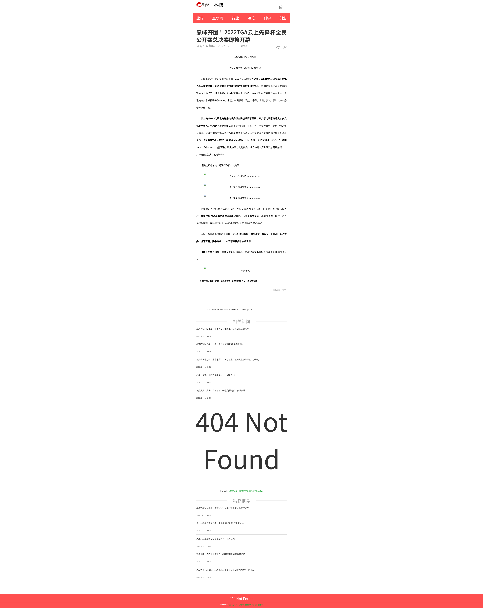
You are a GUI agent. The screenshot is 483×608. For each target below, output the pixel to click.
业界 (200, 18)
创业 (283, 18)
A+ (277, 47)
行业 (235, 18)
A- (285, 47)
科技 (218, 4)
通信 (251, 18)
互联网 (217, 18)
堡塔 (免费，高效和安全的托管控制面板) (246, 491)
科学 (267, 18)
